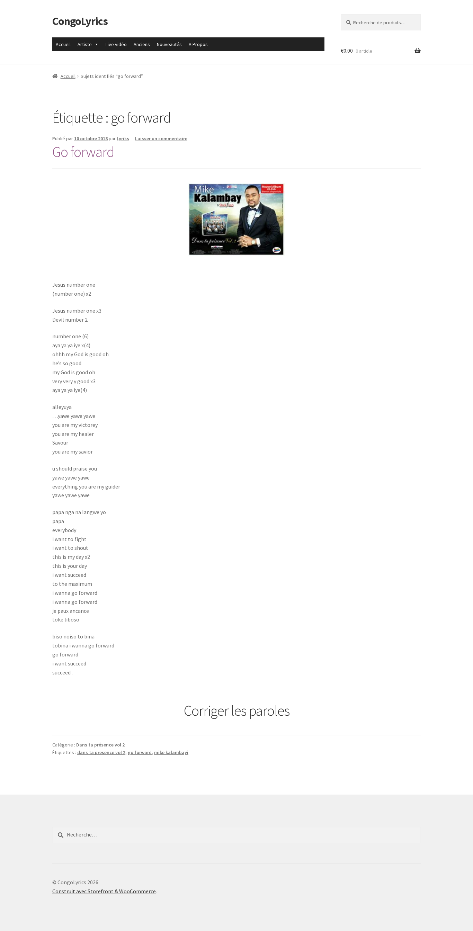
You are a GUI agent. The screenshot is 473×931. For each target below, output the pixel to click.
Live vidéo (116, 44)
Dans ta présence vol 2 (100, 745)
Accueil (63, 44)
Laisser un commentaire (161, 138)
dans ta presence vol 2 (101, 752)
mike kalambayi (171, 752)
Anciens (142, 44)
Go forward (83, 152)
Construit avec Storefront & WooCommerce (104, 891)
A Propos (198, 44)
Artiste (85, 44)
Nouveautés (169, 44)
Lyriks (123, 138)
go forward (140, 752)
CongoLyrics (80, 21)
